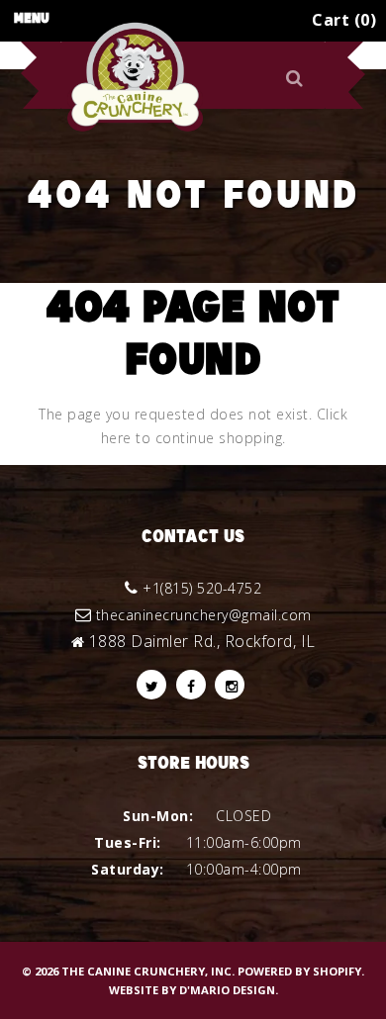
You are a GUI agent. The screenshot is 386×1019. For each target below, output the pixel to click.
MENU (31, 19)
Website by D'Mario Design (192, 989)
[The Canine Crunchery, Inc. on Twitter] (151, 684)
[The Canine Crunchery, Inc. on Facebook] (191, 684)
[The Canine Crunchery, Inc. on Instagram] (229, 684)
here (116, 437)
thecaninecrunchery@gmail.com (204, 614)
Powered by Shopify (299, 971)
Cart (341, 20)
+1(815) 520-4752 (202, 588)
